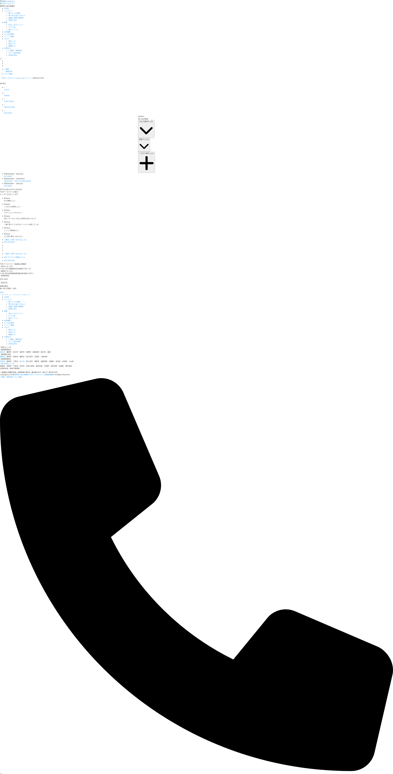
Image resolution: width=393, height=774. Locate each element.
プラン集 (11, 27)
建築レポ (11, 46)
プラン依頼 (18, 377)
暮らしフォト (13, 29)
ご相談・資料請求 (15, 50)
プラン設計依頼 (14, 53)
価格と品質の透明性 (16, 18)
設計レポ (11, 43)
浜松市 (2, 352)
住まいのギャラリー (16, 25)
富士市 (22, 361)
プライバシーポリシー (22, 295)
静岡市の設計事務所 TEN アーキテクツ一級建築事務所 (34, 374)
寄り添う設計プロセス (16, 15)
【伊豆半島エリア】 (7, 363)
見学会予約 (12, 55)
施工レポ (11, 41)
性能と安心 (12, 20)
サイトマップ (6, 295)
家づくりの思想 (14, 13)
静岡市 (2, 356)
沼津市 (2, 361)
